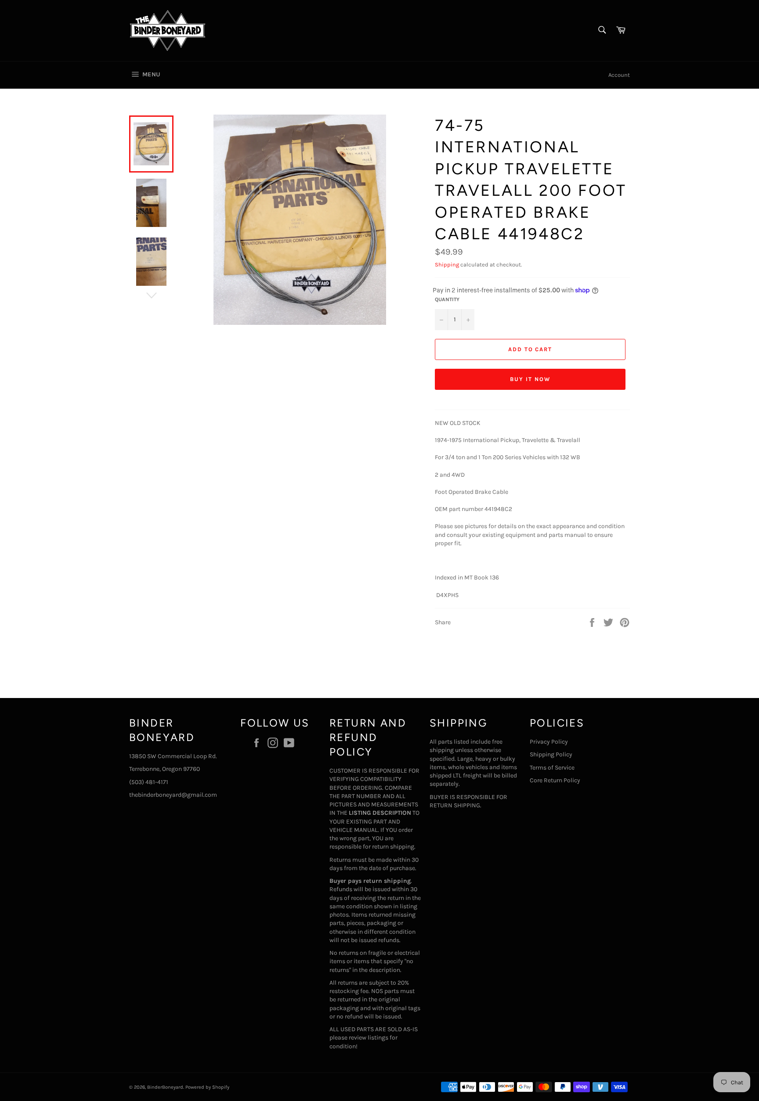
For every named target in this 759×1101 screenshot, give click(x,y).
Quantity (447, 299)
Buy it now (530, 379)
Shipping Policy (551, 754)
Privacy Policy (549, 741)
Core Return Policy (555, 780)
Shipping (447, 264)
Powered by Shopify (207, 1087)
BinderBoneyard (165, 1087)
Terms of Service (552, 767)
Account (619, 75)
